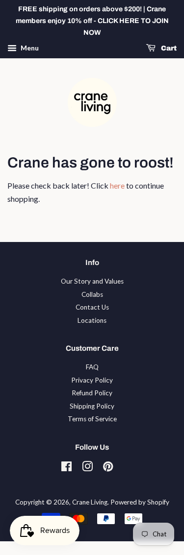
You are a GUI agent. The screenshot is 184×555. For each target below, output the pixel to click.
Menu (29, 48)
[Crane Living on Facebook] (66, 468)
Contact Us (92, 307)
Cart (168, 48)
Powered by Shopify (139, 502)
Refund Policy (92, 393)
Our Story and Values (92, 281)
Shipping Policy (92, 406)
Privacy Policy (92, 380)
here (117, 185)
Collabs (92, 294)
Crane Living (89, 502)
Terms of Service (92, 419)
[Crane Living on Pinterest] (108, 468)
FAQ (92, 367)
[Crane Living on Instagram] (87, 468)
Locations (92, 320)
